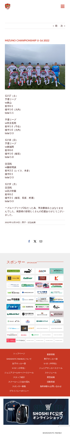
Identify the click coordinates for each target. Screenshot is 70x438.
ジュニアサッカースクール (51, 368)
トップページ (19, 354)
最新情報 (51, 354)
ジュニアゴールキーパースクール (19, 373)
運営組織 (51, 377)
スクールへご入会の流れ (19, 382)
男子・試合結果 (29, 222)
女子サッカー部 (19, 364)
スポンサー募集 (19, 386)
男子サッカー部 (51, 359)
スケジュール (51, 373)
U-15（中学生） (51, 364)
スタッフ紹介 (19, 377)
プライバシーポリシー (19, 391)
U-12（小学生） (19, 368)
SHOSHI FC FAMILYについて (19, 359)
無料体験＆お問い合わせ (51, 386)
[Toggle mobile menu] (63, 6)
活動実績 (51, 382)
